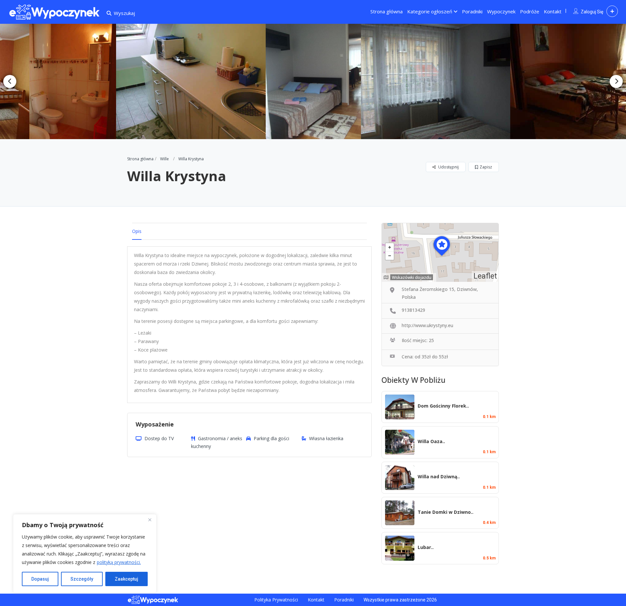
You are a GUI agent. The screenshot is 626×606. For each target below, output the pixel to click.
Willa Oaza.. (431, 441)
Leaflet (485, 276)
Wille (164, 159)
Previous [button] (10, 81)
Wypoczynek (501, 11)
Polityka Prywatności (276, 600)
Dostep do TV (159, 438)
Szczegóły (81, 579)
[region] (84, 553)
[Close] (150, 520)
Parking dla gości (271, 438)
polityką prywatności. (119, 562)
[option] (72, 81)
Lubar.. (426, 547)
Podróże (529, 11)
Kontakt (552, 11)
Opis (137, 231)
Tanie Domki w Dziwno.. (445, 512)
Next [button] (616, 81)
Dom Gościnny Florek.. (443, 406)
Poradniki (472, 11)
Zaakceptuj (126, 579)
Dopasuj (40, 579)
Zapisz (486, 167)
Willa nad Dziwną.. (439, 476)
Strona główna (386, 11)
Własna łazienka (326, 438)
